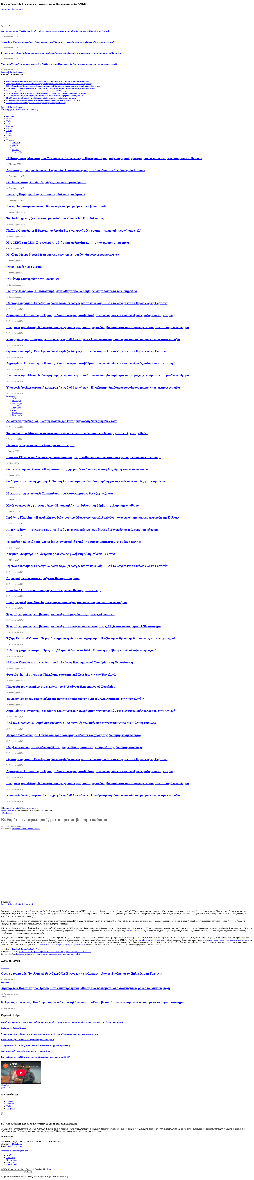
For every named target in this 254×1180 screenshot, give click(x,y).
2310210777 (17, 1144)
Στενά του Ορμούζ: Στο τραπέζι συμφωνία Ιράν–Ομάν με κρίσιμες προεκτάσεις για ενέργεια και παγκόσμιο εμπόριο (46, 93)
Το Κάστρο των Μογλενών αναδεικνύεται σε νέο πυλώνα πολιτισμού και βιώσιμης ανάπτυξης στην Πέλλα (77, 433)
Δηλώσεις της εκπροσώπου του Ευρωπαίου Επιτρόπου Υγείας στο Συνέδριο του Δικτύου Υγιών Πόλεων (75, 170)
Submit (28, 1172)
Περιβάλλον (10, 119)
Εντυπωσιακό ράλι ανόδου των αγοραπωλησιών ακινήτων (27, 1040)
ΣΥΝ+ (14, 398)
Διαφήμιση (10, 1162)
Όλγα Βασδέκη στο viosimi (24, 266)
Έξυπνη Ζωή (17, 412)
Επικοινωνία (17, 9)
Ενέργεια (9, 128)
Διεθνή (9, 135)
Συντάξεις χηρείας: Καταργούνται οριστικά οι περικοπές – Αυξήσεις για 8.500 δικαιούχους (37, 91)
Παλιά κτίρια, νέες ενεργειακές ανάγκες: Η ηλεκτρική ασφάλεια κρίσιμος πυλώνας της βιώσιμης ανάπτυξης (43, 100)
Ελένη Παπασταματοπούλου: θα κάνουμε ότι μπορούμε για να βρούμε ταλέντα (58, 206)
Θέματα (15, 145)
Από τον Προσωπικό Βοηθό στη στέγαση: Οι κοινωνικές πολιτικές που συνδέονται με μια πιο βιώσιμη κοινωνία (44, 96)
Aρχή (8, 1155)
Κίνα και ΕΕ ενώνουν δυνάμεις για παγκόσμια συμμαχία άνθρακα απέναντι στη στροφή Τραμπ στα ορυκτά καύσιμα (83, 457)
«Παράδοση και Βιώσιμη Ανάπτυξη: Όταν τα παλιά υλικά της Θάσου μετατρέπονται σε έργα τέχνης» (73, 541)
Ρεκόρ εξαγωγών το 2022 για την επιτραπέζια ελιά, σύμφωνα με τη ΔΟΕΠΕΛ (35, 1057)
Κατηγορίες (10, 396)
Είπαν (14, 147)
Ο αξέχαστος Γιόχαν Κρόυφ (13, 1028)
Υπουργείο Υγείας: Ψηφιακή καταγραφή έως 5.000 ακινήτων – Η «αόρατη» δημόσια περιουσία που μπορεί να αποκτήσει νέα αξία (59, 64)
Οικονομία (10, 116)
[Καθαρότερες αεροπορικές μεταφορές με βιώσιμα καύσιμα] (55, 899)
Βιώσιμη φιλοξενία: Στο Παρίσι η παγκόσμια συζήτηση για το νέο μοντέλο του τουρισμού (66, 602)
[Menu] (2, 112)
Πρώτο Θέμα (5, 967)
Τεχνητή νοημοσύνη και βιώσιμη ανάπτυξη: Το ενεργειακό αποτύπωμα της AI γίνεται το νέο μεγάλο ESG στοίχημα (83, 626)
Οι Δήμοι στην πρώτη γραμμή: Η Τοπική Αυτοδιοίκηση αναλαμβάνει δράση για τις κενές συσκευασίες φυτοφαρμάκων (86, 481)
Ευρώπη (9, 133)
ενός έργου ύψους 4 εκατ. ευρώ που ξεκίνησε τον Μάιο (226, 940)
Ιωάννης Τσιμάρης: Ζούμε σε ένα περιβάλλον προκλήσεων (45, 194)
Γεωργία (9, 126)
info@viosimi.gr (15, 1146)
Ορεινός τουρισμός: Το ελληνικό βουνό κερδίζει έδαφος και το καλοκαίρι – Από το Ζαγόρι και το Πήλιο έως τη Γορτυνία (55, 31)
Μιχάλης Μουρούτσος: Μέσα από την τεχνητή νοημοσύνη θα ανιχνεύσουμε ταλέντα (62, 254)
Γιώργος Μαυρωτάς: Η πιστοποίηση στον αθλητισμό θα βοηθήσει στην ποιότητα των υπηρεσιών (71, 291)
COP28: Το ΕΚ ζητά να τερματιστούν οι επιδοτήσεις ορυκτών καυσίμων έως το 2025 (55, 951)
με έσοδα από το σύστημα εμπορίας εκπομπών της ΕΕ (62, 945)
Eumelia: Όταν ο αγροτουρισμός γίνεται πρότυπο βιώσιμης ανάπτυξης (53, 590)
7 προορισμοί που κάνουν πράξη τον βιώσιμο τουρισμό (43, 578)
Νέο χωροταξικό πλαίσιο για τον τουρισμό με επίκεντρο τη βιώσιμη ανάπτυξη (36, 1045)
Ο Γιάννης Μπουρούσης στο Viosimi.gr (32, 278)
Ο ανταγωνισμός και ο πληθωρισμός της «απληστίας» (25, 1051)
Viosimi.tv (10, 140)
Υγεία (8, 121)
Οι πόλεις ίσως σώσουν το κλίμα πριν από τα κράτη (41, 445)
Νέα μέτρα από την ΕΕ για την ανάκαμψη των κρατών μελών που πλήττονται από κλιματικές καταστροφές (49, 1034)
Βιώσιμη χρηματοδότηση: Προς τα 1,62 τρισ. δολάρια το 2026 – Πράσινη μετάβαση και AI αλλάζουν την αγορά (81, 650)
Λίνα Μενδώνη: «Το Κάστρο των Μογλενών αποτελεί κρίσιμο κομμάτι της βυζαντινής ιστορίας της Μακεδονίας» (82, 529)
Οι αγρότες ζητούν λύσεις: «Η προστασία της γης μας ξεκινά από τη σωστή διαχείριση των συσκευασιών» (77, 469)
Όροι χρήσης (11, 1160)
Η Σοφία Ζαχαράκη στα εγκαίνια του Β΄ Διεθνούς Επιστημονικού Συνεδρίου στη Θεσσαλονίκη (69, 662)
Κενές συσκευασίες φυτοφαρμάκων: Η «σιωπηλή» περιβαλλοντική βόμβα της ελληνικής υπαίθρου (72, 505)
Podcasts (15, 149)
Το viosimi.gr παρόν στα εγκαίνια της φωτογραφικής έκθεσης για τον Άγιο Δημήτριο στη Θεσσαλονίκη (75, 698)
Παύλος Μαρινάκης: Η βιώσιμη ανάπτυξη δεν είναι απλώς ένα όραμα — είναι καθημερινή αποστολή (74, 230)
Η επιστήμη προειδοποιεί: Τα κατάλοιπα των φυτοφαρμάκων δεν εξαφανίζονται (59, 493)
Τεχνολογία (16, 408)
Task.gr (50, 1169)
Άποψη (9, 131)
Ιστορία (15, 410)
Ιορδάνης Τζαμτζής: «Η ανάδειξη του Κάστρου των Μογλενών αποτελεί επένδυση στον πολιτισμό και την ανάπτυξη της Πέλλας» (93, 517)
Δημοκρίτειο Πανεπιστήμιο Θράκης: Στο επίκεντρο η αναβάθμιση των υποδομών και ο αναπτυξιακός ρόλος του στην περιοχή (57, 42)
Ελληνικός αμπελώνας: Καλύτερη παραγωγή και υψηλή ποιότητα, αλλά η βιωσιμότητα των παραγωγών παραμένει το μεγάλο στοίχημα (62, 53)
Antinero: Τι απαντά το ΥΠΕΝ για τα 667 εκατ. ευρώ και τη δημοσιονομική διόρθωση (36, 103)
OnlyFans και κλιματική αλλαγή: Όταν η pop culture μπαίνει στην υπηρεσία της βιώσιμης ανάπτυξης (74, 747)
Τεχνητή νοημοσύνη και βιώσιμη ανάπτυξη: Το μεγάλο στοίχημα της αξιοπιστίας (60, 614)
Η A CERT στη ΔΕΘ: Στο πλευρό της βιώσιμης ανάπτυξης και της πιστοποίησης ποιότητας (67, 242)
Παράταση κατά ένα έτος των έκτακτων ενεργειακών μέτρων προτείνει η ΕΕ (47, 954)
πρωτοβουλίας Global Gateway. (151, 940)
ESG (8, 138)
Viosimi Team (9, 826)
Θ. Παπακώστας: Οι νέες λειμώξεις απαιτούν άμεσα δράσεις (46, 182)
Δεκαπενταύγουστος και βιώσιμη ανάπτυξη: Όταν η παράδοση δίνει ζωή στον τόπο (61, 421)
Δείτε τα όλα (17, 152)
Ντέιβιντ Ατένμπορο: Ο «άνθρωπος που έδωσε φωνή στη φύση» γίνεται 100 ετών (60, 554)
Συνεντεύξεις (17, 403)
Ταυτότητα (5, 9)
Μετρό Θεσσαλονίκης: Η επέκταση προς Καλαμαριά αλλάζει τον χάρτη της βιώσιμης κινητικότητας (41, 98)
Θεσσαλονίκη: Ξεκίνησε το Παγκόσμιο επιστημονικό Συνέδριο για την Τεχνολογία (61, 674)
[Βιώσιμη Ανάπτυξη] (19, 109)
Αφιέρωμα (16, 400)
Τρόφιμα (9, 124)
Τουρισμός (16, 405)
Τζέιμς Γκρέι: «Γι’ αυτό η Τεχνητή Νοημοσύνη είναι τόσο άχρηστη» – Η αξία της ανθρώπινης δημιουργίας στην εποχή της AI (90, 638)
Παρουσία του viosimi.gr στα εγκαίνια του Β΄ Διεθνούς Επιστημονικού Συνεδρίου (60, 686)
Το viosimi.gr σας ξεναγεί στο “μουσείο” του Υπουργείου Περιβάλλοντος (54, 218)
